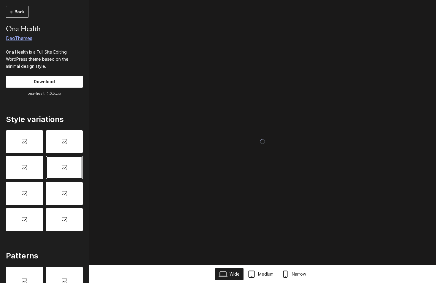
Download (44, 81)
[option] (24, 141)
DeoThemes (19, 38)
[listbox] (44, 180)
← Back (17, 11)
